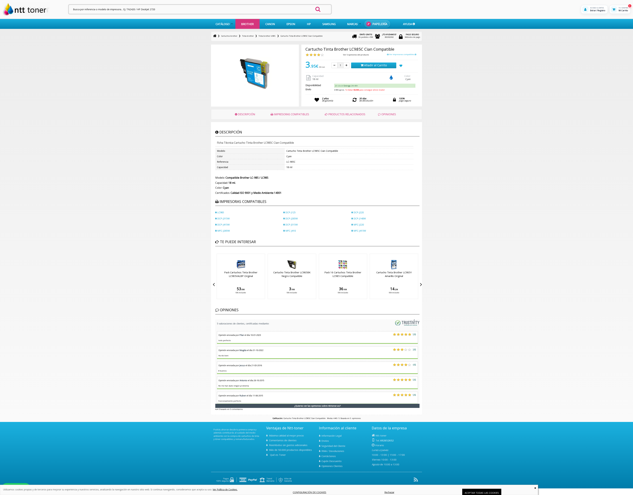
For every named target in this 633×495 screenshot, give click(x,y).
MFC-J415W (359, 230)
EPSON (290, 24)
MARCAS (352, 24)
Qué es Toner (278, 454)
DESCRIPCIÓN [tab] (246, 114)
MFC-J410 (290, 230)
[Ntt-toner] (214, 36)
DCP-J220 (358, 212)
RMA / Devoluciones (332, 451)
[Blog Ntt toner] (416, 481)
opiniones (356, 418)
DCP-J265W (291, 218)
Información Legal (331, 435)
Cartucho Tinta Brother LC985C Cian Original (343, 274)
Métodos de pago (412, 35)
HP (309, 24)
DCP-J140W (359, 218)
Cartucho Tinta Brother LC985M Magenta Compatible (292, 274)
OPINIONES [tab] (388, 114)
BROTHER (247, 24)
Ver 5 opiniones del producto (356, 54)
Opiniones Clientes (332, 466)
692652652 (389, 35)
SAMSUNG (329, 24)
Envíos (325, 440)
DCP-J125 (290, 212)
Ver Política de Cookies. (225, 489)
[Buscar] (318, 8)
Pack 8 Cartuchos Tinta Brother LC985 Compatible (240, 274)
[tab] (374, 85)
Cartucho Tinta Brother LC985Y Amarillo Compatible (394, 274)
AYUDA (408, 24)
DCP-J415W (223, 224)
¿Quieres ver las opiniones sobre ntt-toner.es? (317, 405)
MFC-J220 (358, 224)
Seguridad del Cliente (333, 445)
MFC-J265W (223, 230)
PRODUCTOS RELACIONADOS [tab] (346, 114)
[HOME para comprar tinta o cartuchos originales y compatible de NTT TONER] (26, 15)
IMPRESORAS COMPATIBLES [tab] (291, 114)
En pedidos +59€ (366, 35)
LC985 (220, 212)
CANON (270, 24)
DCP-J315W (223, 218)
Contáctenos (328, 456)
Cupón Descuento (331, 461)
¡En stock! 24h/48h (346, 85)
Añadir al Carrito (375, 65)
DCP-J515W (291, 224)
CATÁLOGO (223, 24)
